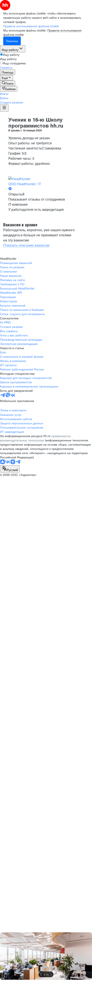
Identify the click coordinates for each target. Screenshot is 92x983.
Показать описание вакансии (26, 245)
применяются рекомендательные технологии (35, 438)
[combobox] (10, 468)
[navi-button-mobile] (4, 108)
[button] (4, 94)
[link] (7, 83)
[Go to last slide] (41, 974)
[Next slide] (51, 974)
